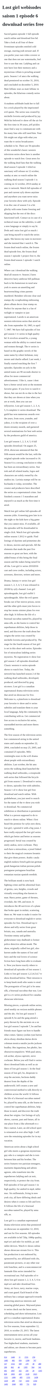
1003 (13, 1374)
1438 (36, 1377)
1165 (40, 1371)
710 (20, 1381)
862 (12, 1367)
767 (34, 1360)
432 (20, 1371)
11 (20, 1357)
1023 (35, 1374)
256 (33, 1357)
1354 (35, 1381)
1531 (26, 1357)
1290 (27, 1360)
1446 (13, 1357)
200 (5, 1367)
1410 (6, 1381)
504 (32, 1367)
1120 (27, 1374)
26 (33, 1371)
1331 (28, 1377)
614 (5, 1357)
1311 (6, 1377)
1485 (6, 1360)
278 (27, 1364)
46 (19, 1367)
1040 (14, 1384)
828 (5, 1374)
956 (20, 1360)
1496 (14, 1377)
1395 (25, 1367)
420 (20, 1374)
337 (5, 1364)
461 (5, 1371)
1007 (13, 1371)
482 (13, 1360)
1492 (6, 1384)
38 (33, 1364)
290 (13, 1381)
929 (34, 1384)
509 (20, 1364)
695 (21, 1384)
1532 (13, 1364)
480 (39, 1364)
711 (28, 1384)
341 (39, 1367)
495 (21, 1377)
